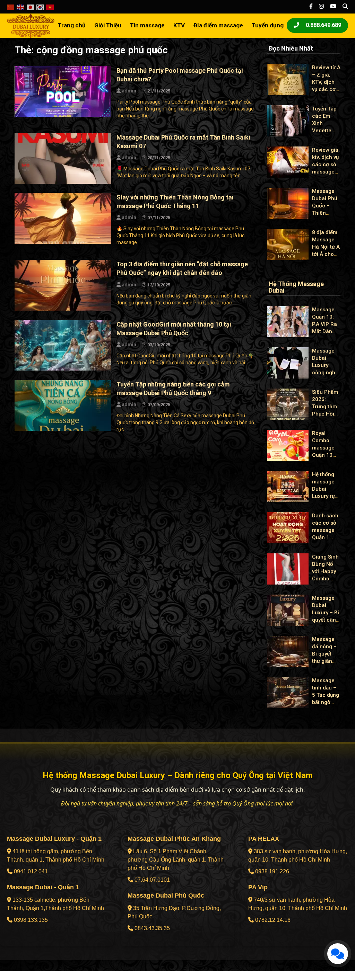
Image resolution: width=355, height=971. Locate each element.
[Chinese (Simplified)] (11, 6)
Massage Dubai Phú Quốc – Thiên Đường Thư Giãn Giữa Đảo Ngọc (325, 213)
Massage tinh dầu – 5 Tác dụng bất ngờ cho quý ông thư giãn (325, 702)
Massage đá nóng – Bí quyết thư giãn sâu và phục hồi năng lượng (325, 661)
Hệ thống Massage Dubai (296, 287)
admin (128, 90)
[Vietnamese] (50, 6)
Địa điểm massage (218, 25)
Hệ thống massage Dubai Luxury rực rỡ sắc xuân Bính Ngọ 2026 (325, 496)
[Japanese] (31, 6)
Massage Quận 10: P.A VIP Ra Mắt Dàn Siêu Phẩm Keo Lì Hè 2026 (325, 331)
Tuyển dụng (268, 25)
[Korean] (40, 6)
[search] (345, 7)
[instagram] (321, 7)
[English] (21, 6)
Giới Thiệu (107, 25)
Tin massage (147, 25)
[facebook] (311, 7)
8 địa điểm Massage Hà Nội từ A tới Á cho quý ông (326, 247)
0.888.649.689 (322, 25)
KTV (179, 25)
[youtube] (333, 7)
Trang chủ (72, 25)
